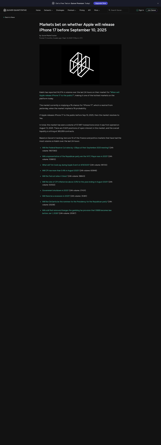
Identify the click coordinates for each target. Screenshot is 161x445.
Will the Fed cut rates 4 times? (54, 176)
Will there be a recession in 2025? (56, 196)
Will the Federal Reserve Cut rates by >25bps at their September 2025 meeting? (75, 148)
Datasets (47, 10)
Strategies (60, 10)
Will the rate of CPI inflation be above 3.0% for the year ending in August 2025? (75, 182)
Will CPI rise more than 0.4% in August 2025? (60, 170)
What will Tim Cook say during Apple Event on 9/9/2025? (66, 165)
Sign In (141, 10)
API (89, 10)
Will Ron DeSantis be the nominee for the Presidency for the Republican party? (75, 202)
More (96, 10)
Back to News (10, 17)
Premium (71, 10)
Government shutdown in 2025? (55, 190)
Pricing (82, 10)
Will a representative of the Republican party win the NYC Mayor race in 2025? (75, 156)
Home (38, 10)
